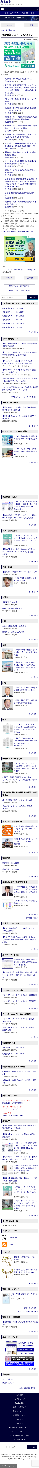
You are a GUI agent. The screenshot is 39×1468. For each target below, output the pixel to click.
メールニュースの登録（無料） (19, 290)
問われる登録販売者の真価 (12, 608)
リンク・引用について (19, 1431)
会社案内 (19, 1395)
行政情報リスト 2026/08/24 (13, 312)
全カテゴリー (15, 13)
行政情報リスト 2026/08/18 (13, 327)
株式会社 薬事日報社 (19, 1457)
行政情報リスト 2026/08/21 (13, 316)
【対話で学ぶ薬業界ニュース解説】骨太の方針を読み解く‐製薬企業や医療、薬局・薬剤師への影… (19, 939)
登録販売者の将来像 (9, 602)
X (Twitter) (13, 1238)
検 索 (32, 297)
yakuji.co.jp (4, 1454)
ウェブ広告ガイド (9, 1379)
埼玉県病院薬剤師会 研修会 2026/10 (17, 800)
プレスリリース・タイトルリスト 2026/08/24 (19, 1001)
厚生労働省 (9, 81)
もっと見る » (33, 332)
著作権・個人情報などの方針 (19, 1427)
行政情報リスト (11, 30)
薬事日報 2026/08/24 (10, 869)
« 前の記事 (8, 25)
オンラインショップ (9, 1109)
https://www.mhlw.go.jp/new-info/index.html (17, 231)
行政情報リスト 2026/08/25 (13, 308)
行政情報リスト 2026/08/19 (13, 323)
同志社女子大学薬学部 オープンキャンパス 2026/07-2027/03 (25, 841)
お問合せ (19, 1423)
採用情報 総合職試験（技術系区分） (19, 79)
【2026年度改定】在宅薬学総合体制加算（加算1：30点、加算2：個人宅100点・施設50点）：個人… (20, 974)
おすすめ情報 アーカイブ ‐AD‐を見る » (24, 397)
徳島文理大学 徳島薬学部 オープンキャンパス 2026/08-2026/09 (25, 828)
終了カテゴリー (19, 1440)
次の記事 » (30, 25)
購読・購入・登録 (28, 13)
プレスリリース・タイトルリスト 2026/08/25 (19, 995)
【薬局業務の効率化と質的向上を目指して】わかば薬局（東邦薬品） (25, 652)
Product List (19, 1403)
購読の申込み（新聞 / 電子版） (19, 286)
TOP (2, 30)
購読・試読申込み (19, 1407)
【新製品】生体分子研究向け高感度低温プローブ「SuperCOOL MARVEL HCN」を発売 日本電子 (19, 551)
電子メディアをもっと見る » (28, 1311)
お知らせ (19, 1419)
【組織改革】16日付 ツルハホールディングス (20, 572)
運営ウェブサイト (19, 1411)
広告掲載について (19, 1415)
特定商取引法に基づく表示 (20, 1435)
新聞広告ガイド (8, 1383)
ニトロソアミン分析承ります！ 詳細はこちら (19, 270)
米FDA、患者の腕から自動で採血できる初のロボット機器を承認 (25, 438)
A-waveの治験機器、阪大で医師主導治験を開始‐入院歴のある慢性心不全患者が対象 (26, 1168)
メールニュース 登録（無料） (13, 1115)
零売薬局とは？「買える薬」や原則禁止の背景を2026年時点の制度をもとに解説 (26, 962)
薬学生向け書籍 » (32, 918)
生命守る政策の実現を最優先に (14, 626)
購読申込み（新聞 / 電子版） (13, 1103)
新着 (6, 13)
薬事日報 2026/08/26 (10, 863)
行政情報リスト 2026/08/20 (13, 320)
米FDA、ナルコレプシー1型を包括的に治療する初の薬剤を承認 (25, 451)
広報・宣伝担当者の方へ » (28, 1388)
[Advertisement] (19, 479)
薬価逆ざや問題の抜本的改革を (14, 632)
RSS (11, 1245)
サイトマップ (20, 1399)
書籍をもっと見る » (31, 1308)
